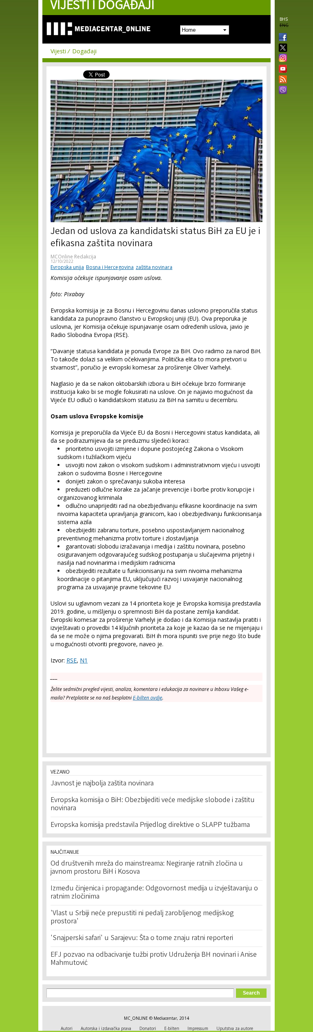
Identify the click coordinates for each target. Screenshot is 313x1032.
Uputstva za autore (234, 1028)
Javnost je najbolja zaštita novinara (102, 783)
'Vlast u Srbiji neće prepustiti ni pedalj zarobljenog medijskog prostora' (142, 917)
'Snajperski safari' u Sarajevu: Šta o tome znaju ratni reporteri (142, 938)
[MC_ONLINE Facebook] (281, 38)
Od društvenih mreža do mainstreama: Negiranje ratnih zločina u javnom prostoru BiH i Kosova (147, 868)
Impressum (197, 1028)
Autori (67, 1028)
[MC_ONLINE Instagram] (281, 58)
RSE (71, 660)
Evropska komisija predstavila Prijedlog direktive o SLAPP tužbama (150, 825)
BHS (284, 19)
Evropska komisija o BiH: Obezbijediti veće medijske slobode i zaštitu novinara (153, 804)
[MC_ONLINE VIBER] (281, 90)
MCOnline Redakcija (73, 256)
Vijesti (58, 51)
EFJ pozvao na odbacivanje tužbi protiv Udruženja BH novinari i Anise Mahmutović (154, 959)
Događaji (84, 51)
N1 (84, 660)
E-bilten (171, 1028)
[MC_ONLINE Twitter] (281, 48)
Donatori (147, 1028)
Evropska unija (67, 267)
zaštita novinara (154, 267)
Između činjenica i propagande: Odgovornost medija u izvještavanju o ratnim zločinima (154, 892)
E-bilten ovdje (147, 697)
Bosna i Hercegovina (110, 267)
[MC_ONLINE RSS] (281, 80)
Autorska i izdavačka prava (106, 1028)
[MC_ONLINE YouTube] (281, 69)
